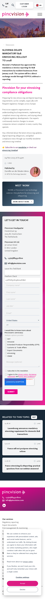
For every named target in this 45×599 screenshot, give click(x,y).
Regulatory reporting (10, 522)
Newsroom (10, 45)
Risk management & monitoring (15, 528)
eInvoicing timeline (10, 150)
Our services (7, 519)
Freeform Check (11, 276)
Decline (22, 589)
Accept (22, 583)
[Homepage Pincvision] (15, 14)
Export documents (9, 525)
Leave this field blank (13, 269)
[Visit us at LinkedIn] (4, 506)
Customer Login (24, 5)
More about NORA (21, 202)
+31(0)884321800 (15, 258)
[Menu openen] (40, 14)
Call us (6, 5)
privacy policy (28, 562)
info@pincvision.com (17, 263)
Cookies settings (22, 577)
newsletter (22, 147)
